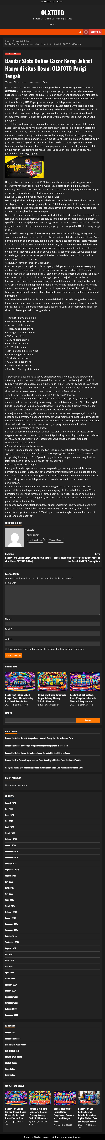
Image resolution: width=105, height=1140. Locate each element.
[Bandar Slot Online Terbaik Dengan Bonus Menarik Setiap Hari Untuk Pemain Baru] (20, 682)
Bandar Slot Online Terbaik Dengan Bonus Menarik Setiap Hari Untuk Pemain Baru (19, 698)
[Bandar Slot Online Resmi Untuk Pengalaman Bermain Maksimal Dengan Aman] (85, 682)
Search (8, 712)
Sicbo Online (10, 1068)
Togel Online (10, 1074)
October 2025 (11, 863)
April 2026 (9, 827)
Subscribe (96, 31)
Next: (77, 557)
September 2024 (12, 942)
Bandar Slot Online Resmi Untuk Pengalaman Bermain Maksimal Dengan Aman (83, 698)
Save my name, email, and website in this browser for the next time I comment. (46, 649)
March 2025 (10, 905)
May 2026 (9, 821)
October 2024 (11, 936)
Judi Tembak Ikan (12, 1050)
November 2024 (11, 930)
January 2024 (10, 990)
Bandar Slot (10, 1032)
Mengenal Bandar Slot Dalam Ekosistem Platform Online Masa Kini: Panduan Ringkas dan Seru (44, 767)
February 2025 (11, 912)
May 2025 (9, 893)
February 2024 (11, 984)
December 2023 (11, 996)
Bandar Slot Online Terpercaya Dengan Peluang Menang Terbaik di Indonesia (52, 698)
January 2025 (10, 918)
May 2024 (9, 966)
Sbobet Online (11, 1062)
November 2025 (11, 857)
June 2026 (9, 815)
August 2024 (10, 948)
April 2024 (9, 972)
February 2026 (11, 839)
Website (9, 639)
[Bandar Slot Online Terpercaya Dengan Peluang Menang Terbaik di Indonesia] (52, 682)
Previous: (28, 557)
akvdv (9, 82)
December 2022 (11, 1014)
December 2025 (11, 851)
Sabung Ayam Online (13, 1056)
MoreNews (62, 1137)
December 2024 (11, 924)
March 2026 (10, 833)
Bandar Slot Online (13, 54)
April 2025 (9, 899)
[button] (5, 32)
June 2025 (9, 887)
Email (8, 629)
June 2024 (9, 960)
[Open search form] (80, 31)
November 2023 (11, 1002)
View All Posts (55, 540)
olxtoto (52, 24)
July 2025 (9, 881)
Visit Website (36, 540)
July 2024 (9, 954)
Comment (10, 582)
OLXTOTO (52, 12)
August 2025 (10, 875)
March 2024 (10, 978)
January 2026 (10, 845)
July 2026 (9, 808)
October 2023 (11, 1008)
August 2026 (10, 802)
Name (9, 619)
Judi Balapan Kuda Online (15, 1044)
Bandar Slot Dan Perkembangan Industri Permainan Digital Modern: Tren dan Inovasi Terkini (43, 760)
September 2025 (12, 869)
